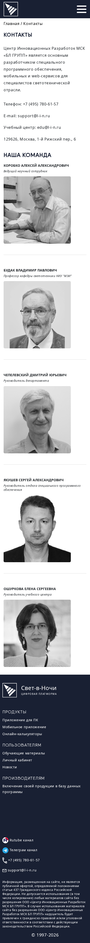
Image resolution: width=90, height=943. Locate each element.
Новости (9, 767)
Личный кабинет (17, 760)
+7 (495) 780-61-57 (41, 104)
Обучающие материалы (23, 753)
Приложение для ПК (20, 720)
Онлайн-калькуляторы (22, 734)
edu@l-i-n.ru (49, 127)
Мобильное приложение (24, 727)
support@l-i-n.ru (34, 115)
